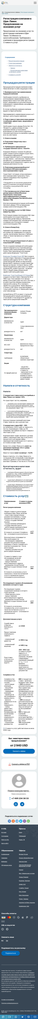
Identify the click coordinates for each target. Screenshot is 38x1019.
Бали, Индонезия (23, 895)
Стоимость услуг (13, 75)
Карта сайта (4, 843)
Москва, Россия (23, 854)
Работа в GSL (5, 839)
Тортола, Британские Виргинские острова (25, 865)
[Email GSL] (35, 1017)
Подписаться (10, 953)
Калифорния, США (24, 906)
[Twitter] (20, 821)
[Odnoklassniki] (13, 821)
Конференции (5, 854)
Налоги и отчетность (15, 65)
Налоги (13, 68)
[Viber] (24, 821)
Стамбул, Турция (23, 888)
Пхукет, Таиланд (23, 899)
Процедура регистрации (16, 61)
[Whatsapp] (28, 821)
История (3, 832)
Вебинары (4, 861)
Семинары (4, 858)
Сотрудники (4, 836)
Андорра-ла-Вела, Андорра (27, 902)
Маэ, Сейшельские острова (26, 873)
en (7, 941)
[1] (20, 75)
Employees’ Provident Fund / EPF (13, 256)
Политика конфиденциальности (9, 1003)
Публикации (22, 836)
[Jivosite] (3, 1017)
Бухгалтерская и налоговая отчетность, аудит (18, 71)
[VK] (9, 821)
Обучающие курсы (6, 865)
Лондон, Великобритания (26, 858)
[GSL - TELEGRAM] (7, 929)
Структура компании (15, 63)
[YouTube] (2, 929)
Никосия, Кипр (23, 861)
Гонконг (21, 869)
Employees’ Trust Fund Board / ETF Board (16, 275)
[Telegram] (17, 821)
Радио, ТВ (22, 839)
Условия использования (7, 999)
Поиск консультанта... (19, 791)
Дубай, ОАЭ (22, 884)
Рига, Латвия (22, 891)
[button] (9, 1017)
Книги (20, 832)
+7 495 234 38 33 (20, 798)
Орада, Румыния (23, 877)
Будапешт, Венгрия (24, 880)
